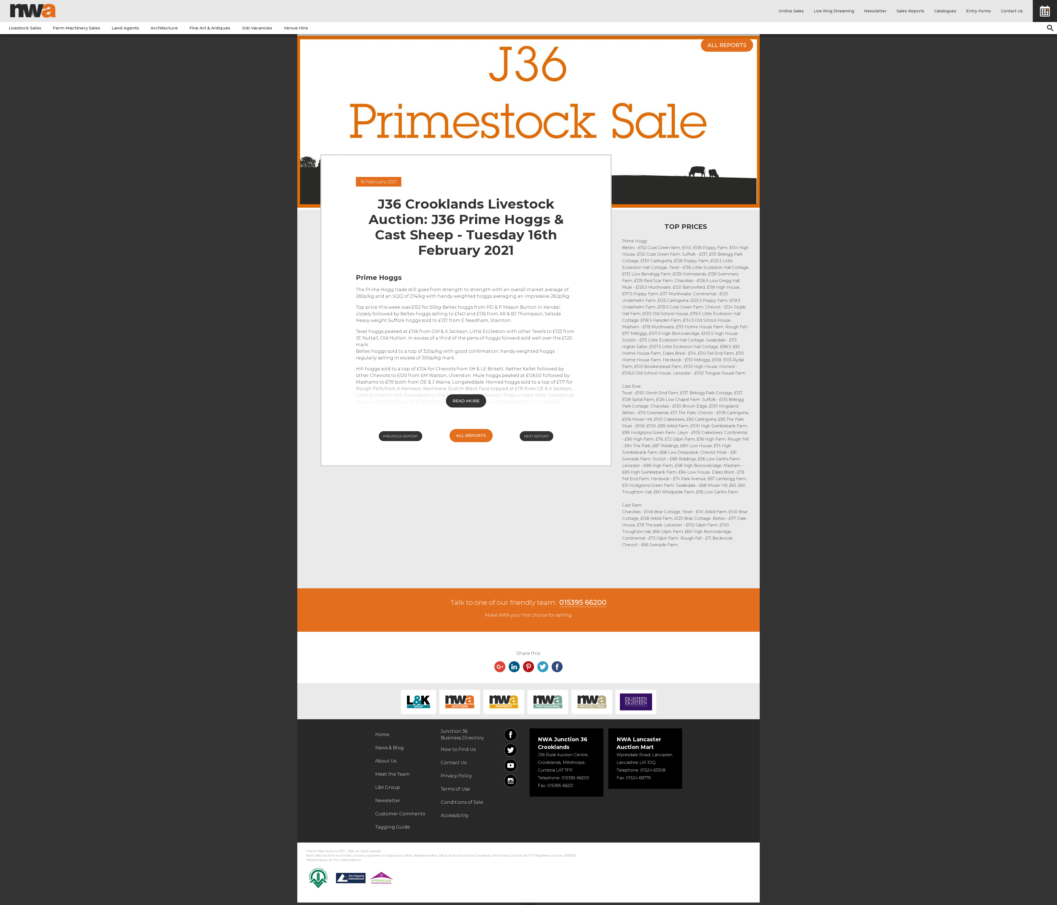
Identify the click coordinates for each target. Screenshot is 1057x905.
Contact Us (1012, 11)
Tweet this (542, 666)
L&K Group (418, 702)
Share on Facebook (557, 666)
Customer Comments (400, 813)
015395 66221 (560, 785)
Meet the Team (392, 774)
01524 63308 (653, 770)
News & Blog (389, 747)
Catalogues (945, 11)
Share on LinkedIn (514, 666)
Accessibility (454, 815)
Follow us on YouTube (511, 765)
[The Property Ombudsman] (365, 878)
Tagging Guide (392, 827)
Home (382, 734)
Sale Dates (1045, 11)
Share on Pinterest (528, 666)
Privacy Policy (456, 775)
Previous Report (400, 436)
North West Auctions (33, 11)
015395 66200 (583, 602)
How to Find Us (458, 749)
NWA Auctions (459, 702)
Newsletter (875, 11)
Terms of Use (455, 789)
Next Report (536, 436)
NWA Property (503, 702)
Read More (466, 400)
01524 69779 (638, 777)
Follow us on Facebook (511, 735)
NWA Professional (547, 702)
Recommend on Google (499, 666)
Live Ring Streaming (834, 11)
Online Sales (791, 11)
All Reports (727, 45)
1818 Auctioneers (635, 702)
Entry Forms (978, 11)
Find (1050, 28)
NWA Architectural (591, 702)
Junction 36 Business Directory (462, 734)
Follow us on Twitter (511, 750)
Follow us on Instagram (511, 781)
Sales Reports (910, 11)
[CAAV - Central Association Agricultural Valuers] (318, 878)
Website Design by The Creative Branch (333, 860)
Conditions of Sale (462, 802)
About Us (385, 761)
